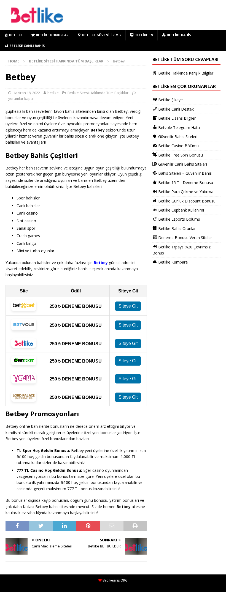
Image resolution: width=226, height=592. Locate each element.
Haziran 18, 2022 (26, 92)
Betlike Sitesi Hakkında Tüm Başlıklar (98, 92)
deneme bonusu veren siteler (33, 585)
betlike (53, 92)
